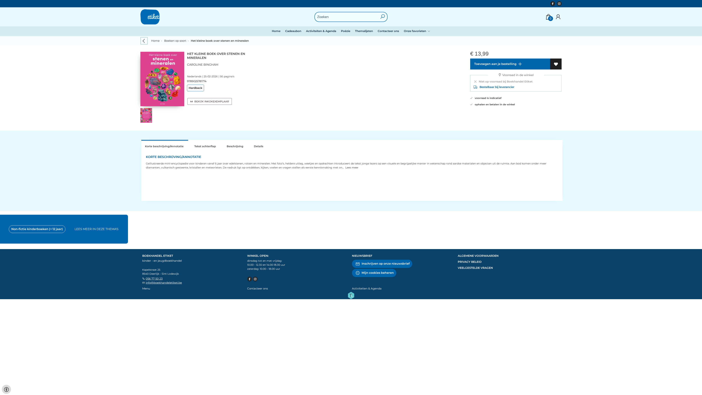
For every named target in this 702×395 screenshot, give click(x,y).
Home (276, 31)
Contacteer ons (388, 31)
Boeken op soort (175, 40)
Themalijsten (364, 31)
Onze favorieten (415, 31)
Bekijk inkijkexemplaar (211, 101)
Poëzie (345, 31)
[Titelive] (351, 295)
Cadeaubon (293, 31)
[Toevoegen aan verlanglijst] (556, 64)
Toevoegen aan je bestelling (495, 64)
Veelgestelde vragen (475, 268)
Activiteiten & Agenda (321, 31)
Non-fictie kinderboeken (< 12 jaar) (37, 229)
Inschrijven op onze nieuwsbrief (385, 263)
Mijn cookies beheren (377, 272)
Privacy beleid (470, 262)
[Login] (558, 16)
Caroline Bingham (202, 64)
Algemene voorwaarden (478, 255)
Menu (146, 288)
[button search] (383, 17)
